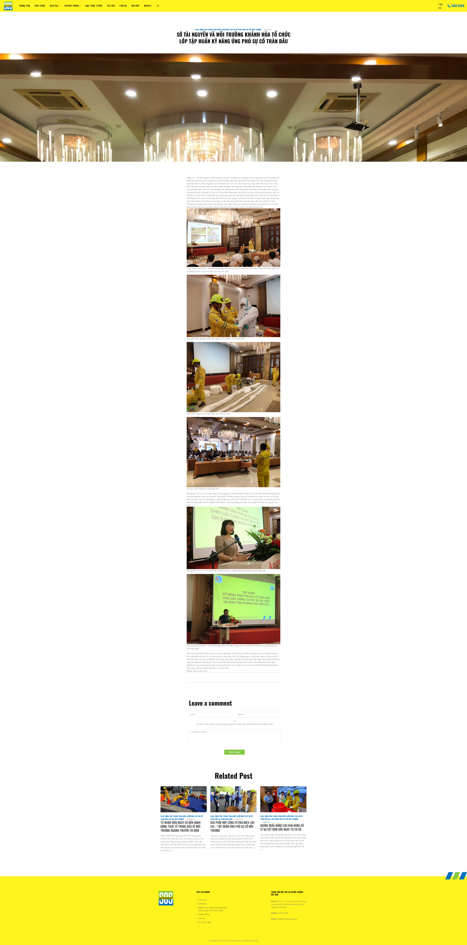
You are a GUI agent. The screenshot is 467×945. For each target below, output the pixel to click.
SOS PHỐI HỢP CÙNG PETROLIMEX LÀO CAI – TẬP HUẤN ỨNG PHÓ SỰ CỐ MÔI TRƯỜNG (232, 826)
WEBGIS (147, 5)
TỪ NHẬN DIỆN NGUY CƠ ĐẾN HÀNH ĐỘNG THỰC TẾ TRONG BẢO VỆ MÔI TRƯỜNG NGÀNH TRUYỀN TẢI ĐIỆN (180, 826)
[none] (440, 5)
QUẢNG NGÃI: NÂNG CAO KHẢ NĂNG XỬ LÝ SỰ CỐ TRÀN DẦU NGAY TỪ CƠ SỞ (282, 827)
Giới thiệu (40, 5)
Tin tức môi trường (253, 29)
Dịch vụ (54, 5)
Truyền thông (71, 5)
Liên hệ (123, 5)
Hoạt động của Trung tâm (205, 29)
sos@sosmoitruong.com (286, 919)
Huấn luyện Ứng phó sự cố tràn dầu (231, 29)
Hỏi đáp (135, 5)
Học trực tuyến (93, 5)
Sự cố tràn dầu (204, 922)
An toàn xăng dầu (225, 819)
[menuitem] (440, 5)
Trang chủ (24, 5)
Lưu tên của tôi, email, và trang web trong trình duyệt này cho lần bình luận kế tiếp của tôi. (234, 724)
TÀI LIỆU (111, 5)
